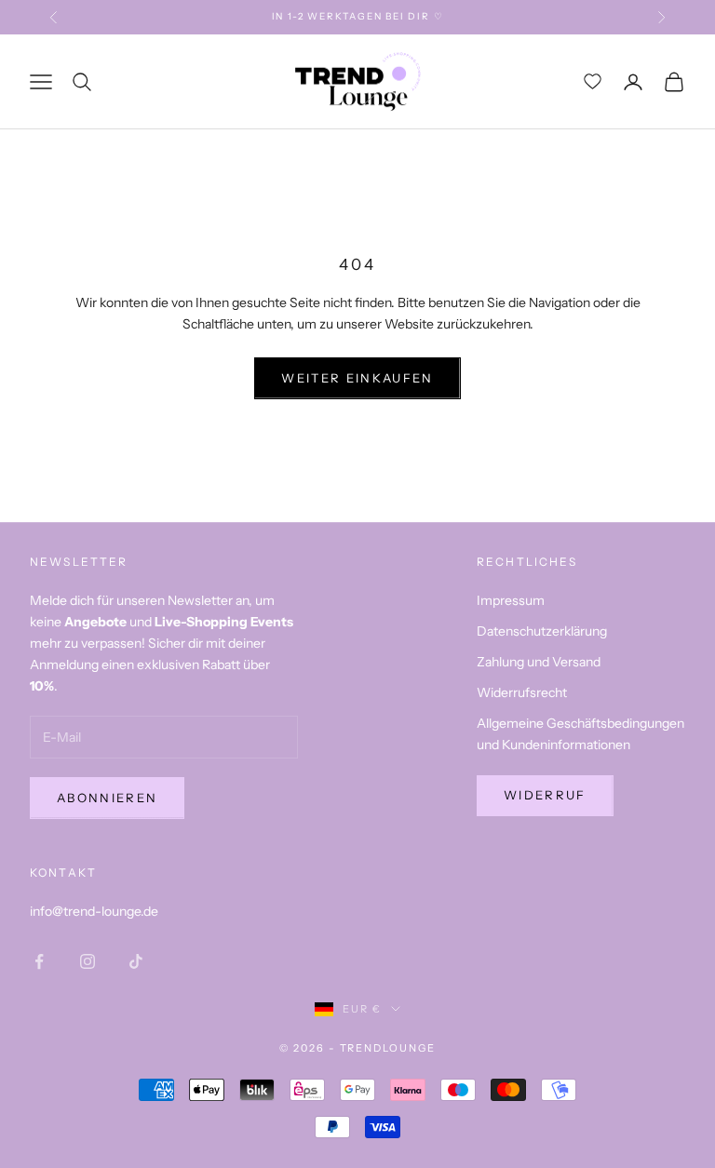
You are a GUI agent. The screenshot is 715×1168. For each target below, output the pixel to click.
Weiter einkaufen (357, 377)
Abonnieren (107, 797)
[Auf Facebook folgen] (39, 961)
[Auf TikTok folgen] (136, 961)
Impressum (511, 600)
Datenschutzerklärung (542, 631)
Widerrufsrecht (522, 692)
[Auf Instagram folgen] (87, 961)
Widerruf (545, 794)
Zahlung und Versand (538, 661)
